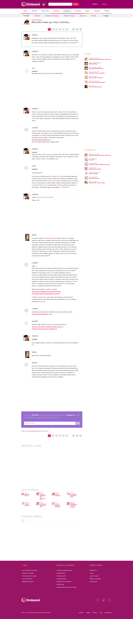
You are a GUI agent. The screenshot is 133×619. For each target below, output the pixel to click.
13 (77, 29)
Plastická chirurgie (69, 16)
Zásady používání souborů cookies (67, 587)
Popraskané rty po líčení (95, 169)
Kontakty (81, 612)
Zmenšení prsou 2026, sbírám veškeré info (100, 59)
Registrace (104, 4)
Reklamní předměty (95, 578)
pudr (55, 112)
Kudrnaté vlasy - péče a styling (97, 182)
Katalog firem (93, 581)
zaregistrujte (33, 431)
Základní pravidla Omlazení (64, 570)
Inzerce (92, 573)
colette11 (35, 35)
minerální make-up (48, 238)
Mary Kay (57, 176)
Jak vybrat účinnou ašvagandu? (97, 82)
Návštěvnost (93, 570)
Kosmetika (26, 16)
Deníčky (93, 16)
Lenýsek (35, 128)
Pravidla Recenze (62, 578)
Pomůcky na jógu (93, 173)
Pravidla (106, 15)
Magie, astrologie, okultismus (95, 62)
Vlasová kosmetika (93, 181)
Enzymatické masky (94, 178)
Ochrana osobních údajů (29, 576)
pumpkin (35, 321)
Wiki (101, 612)
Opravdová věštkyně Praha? (96, 68)
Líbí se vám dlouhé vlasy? (95, 87)
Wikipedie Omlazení (28, 581)
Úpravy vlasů (92, 85)
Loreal (48, 154)
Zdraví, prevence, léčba (94, 71)
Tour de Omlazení (27, 578)
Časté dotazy (60, 584)
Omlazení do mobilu (28, 573)
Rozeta (34, 363)
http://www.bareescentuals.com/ (41, 139)
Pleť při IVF (91, 160)
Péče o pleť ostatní (93, 76)
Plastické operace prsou (94, 58)
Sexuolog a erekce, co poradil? (97, 73)
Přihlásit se (95, 4)
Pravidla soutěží (61, 576)
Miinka (34, 235)
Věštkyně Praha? (93, 64)
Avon (39, 135)
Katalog (88, 612)
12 (73, 29)
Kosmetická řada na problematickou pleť (99, 164)
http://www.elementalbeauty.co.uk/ (42, 314)
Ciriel (34, 166)
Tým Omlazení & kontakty (29, 570)
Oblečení (37, 16)
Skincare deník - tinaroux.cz (96, 77)
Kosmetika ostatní (93, 167)
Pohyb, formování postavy (94, 172)
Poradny (95, 612)
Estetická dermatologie (52, 16)
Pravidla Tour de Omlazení (64, 581)
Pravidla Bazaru (61, 573)
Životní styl (83, 16)
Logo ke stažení (94, 576)
